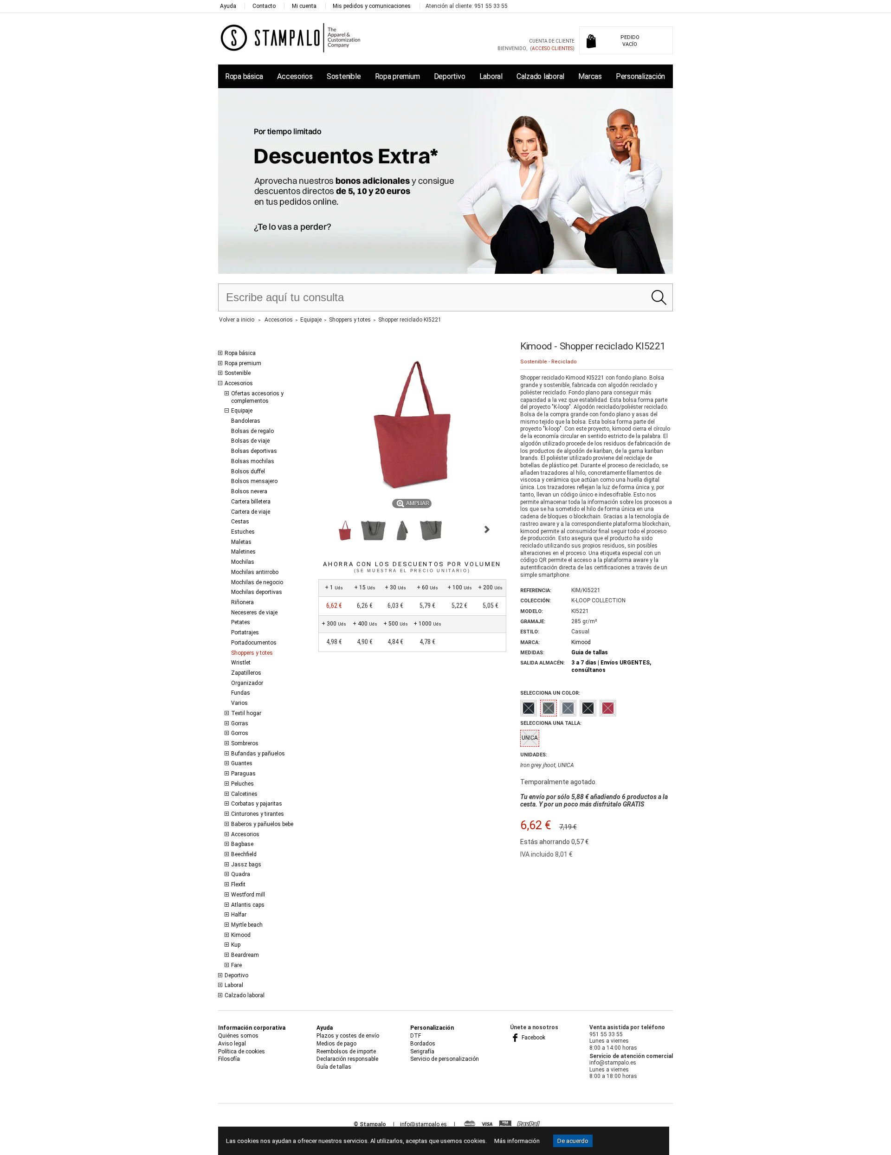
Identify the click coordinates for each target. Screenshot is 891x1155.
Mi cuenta (304, 6)
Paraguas (243, 773)
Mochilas (242, 562)
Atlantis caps (248, 905)
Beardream (245, 955)
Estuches (243, 532)
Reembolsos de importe (346, 1051)
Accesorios (294, 76)
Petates (240, 622)
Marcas (589, 76)
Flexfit (238, 884)
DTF (415, 1035)
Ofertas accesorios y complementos (257, 397)
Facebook (532, 1037)
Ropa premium (397, 76)
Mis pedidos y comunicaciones (372, 6)
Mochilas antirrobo (254, 572)
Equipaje (241, 410)
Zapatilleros (246, 673)
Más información (517, 1140)
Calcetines (244, 794)
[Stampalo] (290, 37)
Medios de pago (336, 1043)
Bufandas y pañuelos (258, 753)
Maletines (243, 551)
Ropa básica (244, 76)
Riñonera (242, 602)
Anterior (322, 529)
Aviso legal (232, 1043)
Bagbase (242, 844)
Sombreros (244, 743)
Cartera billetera (251, 501)
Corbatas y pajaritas (256, 803)
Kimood (241, 935)
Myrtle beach (247, 925)
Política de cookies (241, 1051)
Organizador (247, 683)
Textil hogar (246, 713)
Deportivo (449, 76)
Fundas (240, 693)
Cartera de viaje (250, 512)
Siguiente (487, 529)
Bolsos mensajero (254, 481)
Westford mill (248, 894)
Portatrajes (245, 632)
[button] (345, 531)
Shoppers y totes (252, 653)
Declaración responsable (347, 1059)
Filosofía (229, 1059)
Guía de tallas (333, 1067)
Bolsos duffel (248, 471)
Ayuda (228, 6)
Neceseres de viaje (254, 612)
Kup (235, 945)
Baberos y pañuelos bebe (262, 824)
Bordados (422, 1043)
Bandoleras (245, 421)
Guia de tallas (589, 652)
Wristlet (241, 662)
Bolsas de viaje (250, 441)
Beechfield (244, 854)
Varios (239, 703)
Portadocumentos (254, 642)
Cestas (240, 521)
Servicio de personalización (444, 1059)
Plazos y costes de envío (347, 1035)
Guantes (241, 763)
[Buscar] (658, 297)
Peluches (242, 784)
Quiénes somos (238, 1035)
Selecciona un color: (550, 693)
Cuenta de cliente (552, 41)
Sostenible (344, 76)
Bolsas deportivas (254, 451)
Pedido (629, 40)
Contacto (264, 6)
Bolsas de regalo (252, 431)
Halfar (238, 914)
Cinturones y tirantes (257, 814)
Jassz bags (246, 864)
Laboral (491, 76)
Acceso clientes (552, 48)
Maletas (241, 542)
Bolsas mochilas (252, 461)
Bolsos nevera (249, 491)
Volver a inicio (236, 319)
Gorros (239, 733)
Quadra (240, 874)
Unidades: (533, 755)
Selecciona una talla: (550, 723)
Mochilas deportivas (256, 592)
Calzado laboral (540, 76)
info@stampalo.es (423, 1124)
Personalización (640, 76)
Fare (236, 965)
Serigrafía (422, 1051)
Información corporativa (251, 1028)
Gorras (239, 723)
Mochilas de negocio (257, 582)
